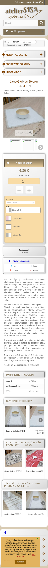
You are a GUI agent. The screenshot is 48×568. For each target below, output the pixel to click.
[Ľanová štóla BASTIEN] (36, 500)
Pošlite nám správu (23, 2)
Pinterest (34, 270)
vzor (8, 206)
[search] (41, 23)
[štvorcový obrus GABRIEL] (13, 458)
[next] (41, 420)
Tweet (14, 266)
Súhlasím (20, 562)
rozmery (9, 199)
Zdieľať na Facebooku (21, 261)
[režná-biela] (8, 235)
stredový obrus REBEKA (12, 514)
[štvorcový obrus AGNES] (34, 458)
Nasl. (41, 147)
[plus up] (29, 190)
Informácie (13, 72)
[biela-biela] (8, 226)
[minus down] (19, 190)
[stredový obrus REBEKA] (12, 500)
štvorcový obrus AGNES (34, 471)
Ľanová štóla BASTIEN (15, 431)
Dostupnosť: (24, 250)
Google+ (14, 270)
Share (34, 266)
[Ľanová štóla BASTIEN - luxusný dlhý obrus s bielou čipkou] (15, 416)
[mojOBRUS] (24, 12)
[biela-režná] (8, 210)
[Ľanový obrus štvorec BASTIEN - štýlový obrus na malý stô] (15, 145)
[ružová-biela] (8, 218)
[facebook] (6, 532)
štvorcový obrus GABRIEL (13, 471)
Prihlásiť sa (38, 2)
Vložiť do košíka (24, 163)
